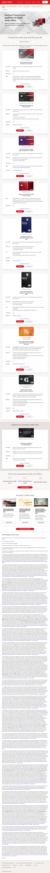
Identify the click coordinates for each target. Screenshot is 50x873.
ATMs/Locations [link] (20, 2)
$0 (13, 73)
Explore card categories (24, 41)
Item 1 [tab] (20, 32)
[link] (7, 2)
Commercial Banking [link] (26, 6)
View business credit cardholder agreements (9, 543)
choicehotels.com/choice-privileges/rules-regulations (14, 789)
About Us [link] (34, 2)
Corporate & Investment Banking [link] (36, 6)
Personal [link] (3, 6)
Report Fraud (14, 865)
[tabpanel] (25, 22)
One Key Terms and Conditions (7, 552)
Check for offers (9, 30)
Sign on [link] (45, 2)
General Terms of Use (6, 865)
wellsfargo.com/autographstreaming (31, 621)
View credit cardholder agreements (8, 541)
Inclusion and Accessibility (6, 867)
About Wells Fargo (28, 865)
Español (38, 2)
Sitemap (21, 865)
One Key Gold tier (35, 694)
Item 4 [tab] (25, 32)
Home (15, 867)
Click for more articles (25, 529)
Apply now (20, 86)
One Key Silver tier (32, 684)
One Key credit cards (17, 260)
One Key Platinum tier (38, 747)
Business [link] (20, 6)
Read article (9, 522)
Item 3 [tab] (24, 32)
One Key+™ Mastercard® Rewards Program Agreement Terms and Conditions (23, 731)
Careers (35, 865)
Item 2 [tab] (22, 32)
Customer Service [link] (28, 2)
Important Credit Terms (24, 83)
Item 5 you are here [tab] (27, 32)
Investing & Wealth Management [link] (12, 6)
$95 (13, 408)
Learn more (29, 86)
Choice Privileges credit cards (19, 363)
